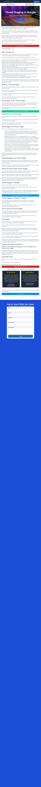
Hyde (12, 264)
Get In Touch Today (20, 45)
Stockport (15, 264)
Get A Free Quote (20, 293)
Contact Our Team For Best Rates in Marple (20, 195)
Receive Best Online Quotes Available (20, 111)
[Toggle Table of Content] (12, 49)
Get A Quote (20, 19)
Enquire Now (20, 297)
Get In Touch (36, 1)
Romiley (3, 264)
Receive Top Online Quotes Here (20, 266)
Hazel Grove (7, 264)
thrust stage (4, 33)
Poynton (19, 264)
